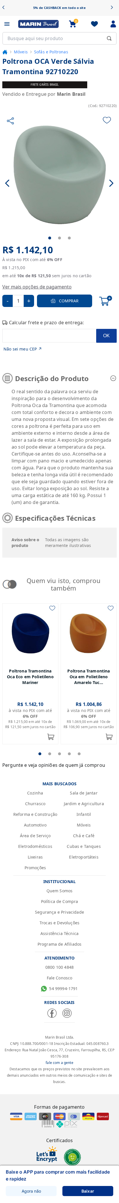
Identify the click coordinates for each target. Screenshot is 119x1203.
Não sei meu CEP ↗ (22, 349)
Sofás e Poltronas (51, 52)
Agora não (31, 1191)
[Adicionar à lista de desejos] (107, 120)
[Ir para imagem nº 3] (69, 238)
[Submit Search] (109, 38)
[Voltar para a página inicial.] (5, 52)
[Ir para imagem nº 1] (49, 238)
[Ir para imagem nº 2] (59, 238)
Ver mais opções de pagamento (37, 287)
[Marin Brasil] (38, 24)
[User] (113, 23)
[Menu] (6, 23)
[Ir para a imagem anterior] (7, 183)
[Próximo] (113, 8)
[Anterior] (5, 8)
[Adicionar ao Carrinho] (105, 301)
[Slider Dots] (39, 753)
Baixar (87, 1191)
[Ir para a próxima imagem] (111, 183)
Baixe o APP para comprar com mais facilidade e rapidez (58, 1175)
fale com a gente (59, 1062)
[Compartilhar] (10, 121)
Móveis (21, 52)
